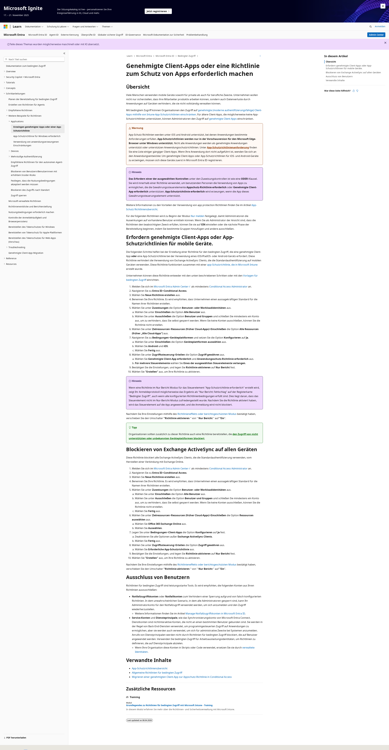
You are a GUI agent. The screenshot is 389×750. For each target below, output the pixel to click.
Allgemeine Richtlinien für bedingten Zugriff (157, 672)
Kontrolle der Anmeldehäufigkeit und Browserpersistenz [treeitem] (27, 219)
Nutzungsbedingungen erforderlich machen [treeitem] (31, 212)
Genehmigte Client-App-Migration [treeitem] (26, 252)
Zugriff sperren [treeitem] (19, 195)
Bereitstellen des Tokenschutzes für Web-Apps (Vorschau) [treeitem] (32, 240)
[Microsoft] (6, 27)
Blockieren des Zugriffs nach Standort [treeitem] (30, 189)
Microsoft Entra (144, 55)
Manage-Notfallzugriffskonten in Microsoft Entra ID (215, 613)
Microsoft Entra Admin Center (171, 286)
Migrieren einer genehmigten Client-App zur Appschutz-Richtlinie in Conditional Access (182, 677)
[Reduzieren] (64, 53)
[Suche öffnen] (371, 26)
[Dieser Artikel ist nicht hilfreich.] (357, 91)
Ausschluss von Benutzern (339, 76)
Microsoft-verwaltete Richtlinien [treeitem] (25, 201)
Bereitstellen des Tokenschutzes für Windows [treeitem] (32, 226)
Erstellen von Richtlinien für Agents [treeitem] (27, 104)
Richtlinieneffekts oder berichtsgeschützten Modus (206, 414)
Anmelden (380, 26)
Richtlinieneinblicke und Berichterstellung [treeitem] (30, 206)
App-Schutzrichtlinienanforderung (228, 147)
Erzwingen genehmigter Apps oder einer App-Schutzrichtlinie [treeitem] (37, 128)
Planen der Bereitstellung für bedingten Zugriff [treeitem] (33, 99)
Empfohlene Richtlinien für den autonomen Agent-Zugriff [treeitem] (37, 164)
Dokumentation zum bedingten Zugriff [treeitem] (26, 65)
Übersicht (331, 61)
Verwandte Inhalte (335, 80)
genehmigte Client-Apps (223, 118)
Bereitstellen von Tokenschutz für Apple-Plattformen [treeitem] (35, 232)
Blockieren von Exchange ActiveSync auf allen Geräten (353, 72)
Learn (130, 55)
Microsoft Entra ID (165, 55)
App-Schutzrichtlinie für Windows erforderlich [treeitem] (36, 136)
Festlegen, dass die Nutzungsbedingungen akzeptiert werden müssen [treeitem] (33, 182)
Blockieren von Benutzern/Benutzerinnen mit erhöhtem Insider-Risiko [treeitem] (34, 173)
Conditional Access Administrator (228, 286)
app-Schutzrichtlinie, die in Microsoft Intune (232, 264)
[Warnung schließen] (382, 6)
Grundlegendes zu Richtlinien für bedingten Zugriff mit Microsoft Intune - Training (169, 705)
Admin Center (376, 34)
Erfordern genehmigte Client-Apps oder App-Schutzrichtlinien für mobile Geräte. (349, 67)
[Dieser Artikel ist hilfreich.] (353, 91)
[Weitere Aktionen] (260, 56)
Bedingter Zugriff (187, 55)
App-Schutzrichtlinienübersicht (149, 668)
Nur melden (197, 216)
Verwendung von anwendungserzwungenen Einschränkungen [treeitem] (36, 143)
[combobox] (34, 59)
